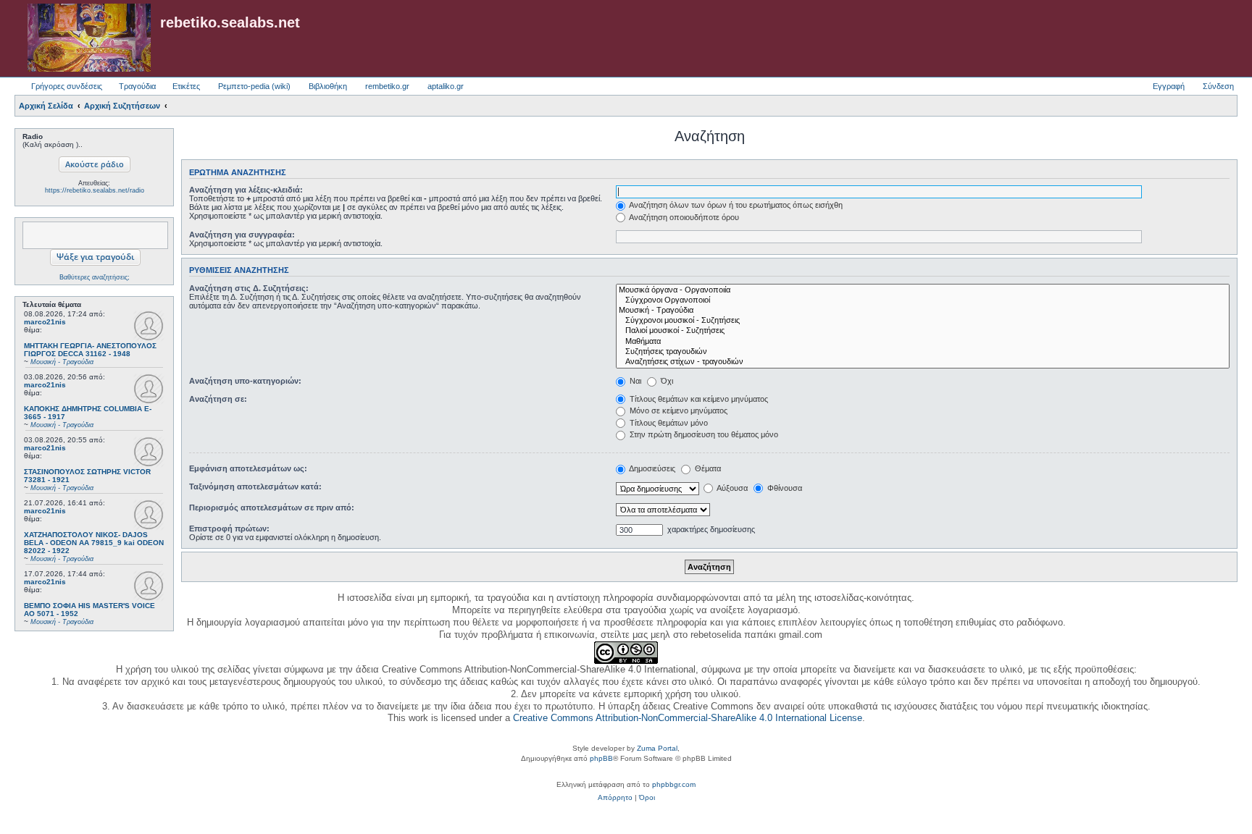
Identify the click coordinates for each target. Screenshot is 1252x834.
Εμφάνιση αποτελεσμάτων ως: (248, 468)
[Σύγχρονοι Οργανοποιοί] (922, 300)
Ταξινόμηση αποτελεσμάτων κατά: (255, 486)
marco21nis (45, 322)
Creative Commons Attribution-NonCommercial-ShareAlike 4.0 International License (687, 717)
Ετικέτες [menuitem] (186, 86)
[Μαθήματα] (922, 342)
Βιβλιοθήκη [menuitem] (328, 86)
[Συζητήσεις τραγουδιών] (922, 352)
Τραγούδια (137, 86)
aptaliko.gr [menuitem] (445, 86)
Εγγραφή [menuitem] (1169, 86)
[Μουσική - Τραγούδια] (922, 311)
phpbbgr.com (674, 784)
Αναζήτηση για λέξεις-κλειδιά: (246, 189)
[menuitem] (615, 797)
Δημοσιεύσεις (651, 468)
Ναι (634, 380)
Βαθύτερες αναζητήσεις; (94, 277)
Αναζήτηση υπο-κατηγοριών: (245, 380)
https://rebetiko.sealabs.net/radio (94, 190)
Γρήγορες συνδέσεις (66, 86)
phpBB (601, 758)
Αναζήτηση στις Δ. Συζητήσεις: (249, 288)
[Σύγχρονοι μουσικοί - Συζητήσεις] (922, 321)
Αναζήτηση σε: (218, 399)
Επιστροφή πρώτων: (229, 528)
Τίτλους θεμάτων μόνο (667, 422)
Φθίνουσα (783, 488)
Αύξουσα (731, 488)
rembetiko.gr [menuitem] (387, 86)
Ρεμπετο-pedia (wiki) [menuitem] (254, 86)
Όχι (666, 380)
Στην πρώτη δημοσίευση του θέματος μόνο (702, 434)
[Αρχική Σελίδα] (89, 38)
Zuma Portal (657, 748)
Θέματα (707, 468)
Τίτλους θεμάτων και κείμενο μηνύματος (697, 399)
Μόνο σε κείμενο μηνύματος (677, 410)
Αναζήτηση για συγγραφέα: (242, 234)
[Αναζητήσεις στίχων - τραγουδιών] (922, 362)
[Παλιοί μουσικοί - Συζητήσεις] (922, 331)
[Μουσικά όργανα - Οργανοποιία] (922, 290)
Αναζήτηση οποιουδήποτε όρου (683, 217)
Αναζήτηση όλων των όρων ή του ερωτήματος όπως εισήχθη (735, 205)
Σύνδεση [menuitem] (1218, 86)
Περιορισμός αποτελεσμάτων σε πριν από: (271, 507)
